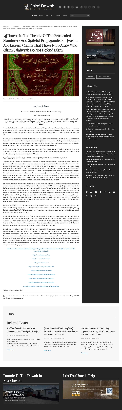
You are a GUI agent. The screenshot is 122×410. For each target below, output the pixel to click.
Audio (41, 15)
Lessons (58, 15)
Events (65, 15)
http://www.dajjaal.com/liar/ (41, 255)
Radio (52, 15)
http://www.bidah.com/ (41, 263)
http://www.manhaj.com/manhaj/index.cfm (41, 274)
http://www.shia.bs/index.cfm (41, 259)
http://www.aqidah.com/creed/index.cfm (41, 267)
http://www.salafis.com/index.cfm (41, 271)
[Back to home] (39, 7)
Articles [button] (34, 15)
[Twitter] (87, 192)
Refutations (32, 99)
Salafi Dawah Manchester (21, 99)
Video (46, 15)
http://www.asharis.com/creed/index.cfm (41, 282)
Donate (90, 77)
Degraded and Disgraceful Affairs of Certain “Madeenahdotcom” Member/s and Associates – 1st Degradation (100, 136)
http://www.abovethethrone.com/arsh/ (41, 278)
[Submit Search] (88, 15)
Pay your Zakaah (104, 77)
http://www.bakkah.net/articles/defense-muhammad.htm (41, 286)
